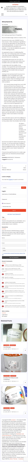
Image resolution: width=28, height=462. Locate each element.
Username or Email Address (9, 194)
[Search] (26, 14)
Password (4, 199)
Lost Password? (17, 214)
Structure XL (10, 159)
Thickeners (17, 157)
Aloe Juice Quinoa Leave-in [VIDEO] (17, 305)
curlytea (15, 4)
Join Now (9, 214)
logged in (11, 179)
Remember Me (7, 206)
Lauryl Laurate (12, 282)
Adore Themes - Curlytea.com (17, 459)
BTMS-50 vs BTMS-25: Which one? (17, 290)
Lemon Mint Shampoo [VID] (15, 265)
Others (12, 408)
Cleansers (6, 345)
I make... (4, 248)
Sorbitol (11, 273)
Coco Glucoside (7, 347)
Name (3, 238)
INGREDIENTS (10, 157)
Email (3, 243)
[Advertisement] (10, 131)
